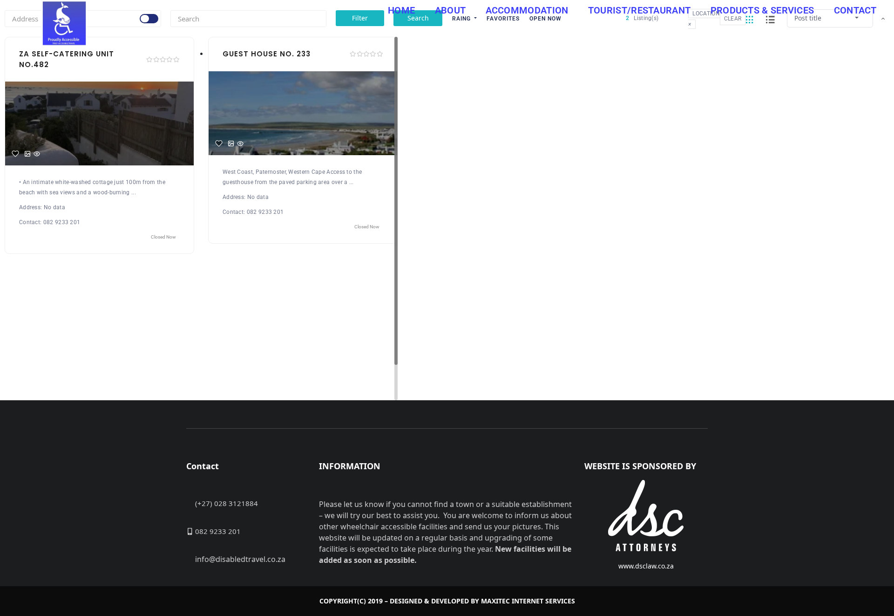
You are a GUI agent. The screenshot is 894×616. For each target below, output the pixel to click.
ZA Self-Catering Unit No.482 (66, 59)
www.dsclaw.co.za (646, 565)
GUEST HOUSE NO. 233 (267, 54)
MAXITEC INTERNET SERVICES (528, 600)
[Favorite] (15, 154)
